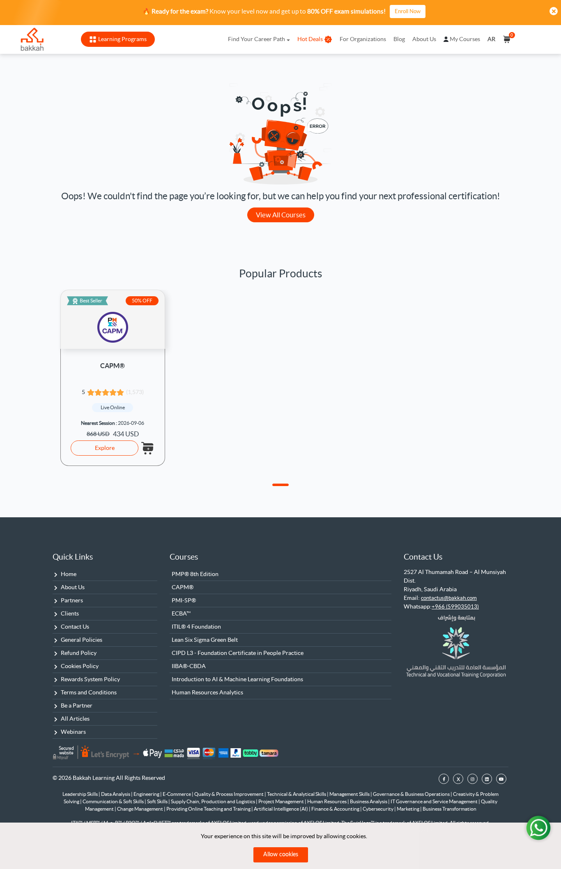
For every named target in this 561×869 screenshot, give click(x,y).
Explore (105, 448)
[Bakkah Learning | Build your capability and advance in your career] (32, 39)
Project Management (281, 801)
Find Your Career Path (256, 39)
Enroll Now (408, 11)
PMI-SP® (184, 600)
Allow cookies (280, 854)
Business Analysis (369, 801)
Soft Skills (157, 801)
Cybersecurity (378, 808)
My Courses (465, 39)
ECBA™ (181, 613)
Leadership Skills (80, 794)
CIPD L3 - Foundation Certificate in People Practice (237, 653)
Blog (399, 39)
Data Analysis (116, 794)
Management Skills (349, 794)
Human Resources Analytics (207, 692)
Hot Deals (310, 39)
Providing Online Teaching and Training (208, 808)
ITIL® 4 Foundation (196, 626)
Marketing (408, 808)
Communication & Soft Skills (114, 801)
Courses (184, 556)
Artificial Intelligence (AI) (281, 808)
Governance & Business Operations (412, 794)
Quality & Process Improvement (229, 794)
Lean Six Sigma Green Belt (205, 639)
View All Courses (281, 215)
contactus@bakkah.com (449, 598)
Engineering (146, 794)
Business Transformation (449, 808)
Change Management (140, 808)
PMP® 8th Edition (195, 574)
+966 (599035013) (455, 607)
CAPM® (112, 365)
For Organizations (363, 39)
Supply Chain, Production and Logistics (213, 801)
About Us (424, 39)
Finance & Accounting (335, 808)
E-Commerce (177, 794)
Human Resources (327, 801)
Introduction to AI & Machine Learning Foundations (237, 679)
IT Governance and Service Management (434, 801)
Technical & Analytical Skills (297, 794)
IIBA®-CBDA (189, 666)
